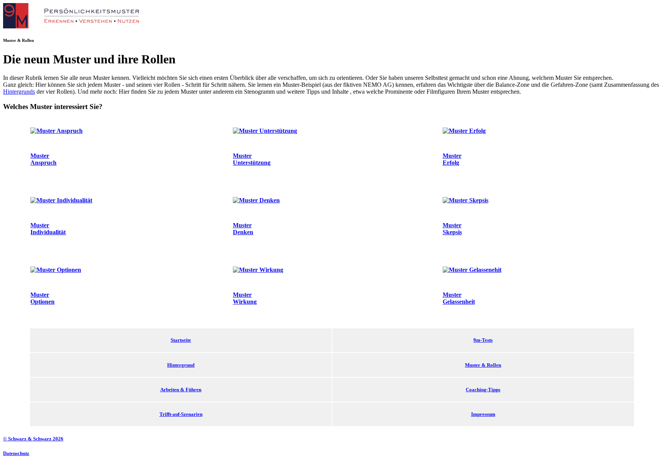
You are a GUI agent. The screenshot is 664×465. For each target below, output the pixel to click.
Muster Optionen (42, 298)
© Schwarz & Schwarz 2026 (33, 439)
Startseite (181, 340)
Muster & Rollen (483, 365)
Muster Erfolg (452, 159)
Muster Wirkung (245, 298)
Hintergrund (180, 365)
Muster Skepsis (452, 228)
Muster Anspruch (43, 159)
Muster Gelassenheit (459, 298)
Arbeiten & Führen (180, 389)
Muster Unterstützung (252, 159)
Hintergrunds (19, 91)
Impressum (483, 414)
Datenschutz (16, 453)
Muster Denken (243, 228)
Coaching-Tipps (483, 389)
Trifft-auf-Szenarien (181, 414)
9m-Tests (483, 340)
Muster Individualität (48, 228)
